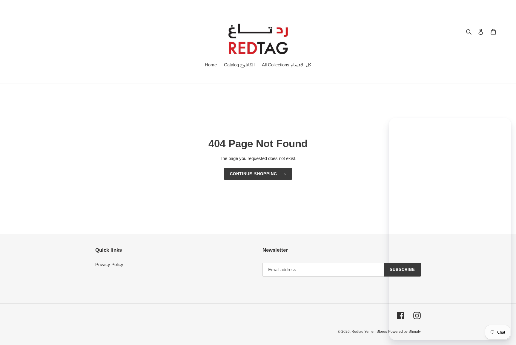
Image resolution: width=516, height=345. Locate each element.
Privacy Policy (109, 264)
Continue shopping (253, 174)
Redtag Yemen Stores (369, 331)
